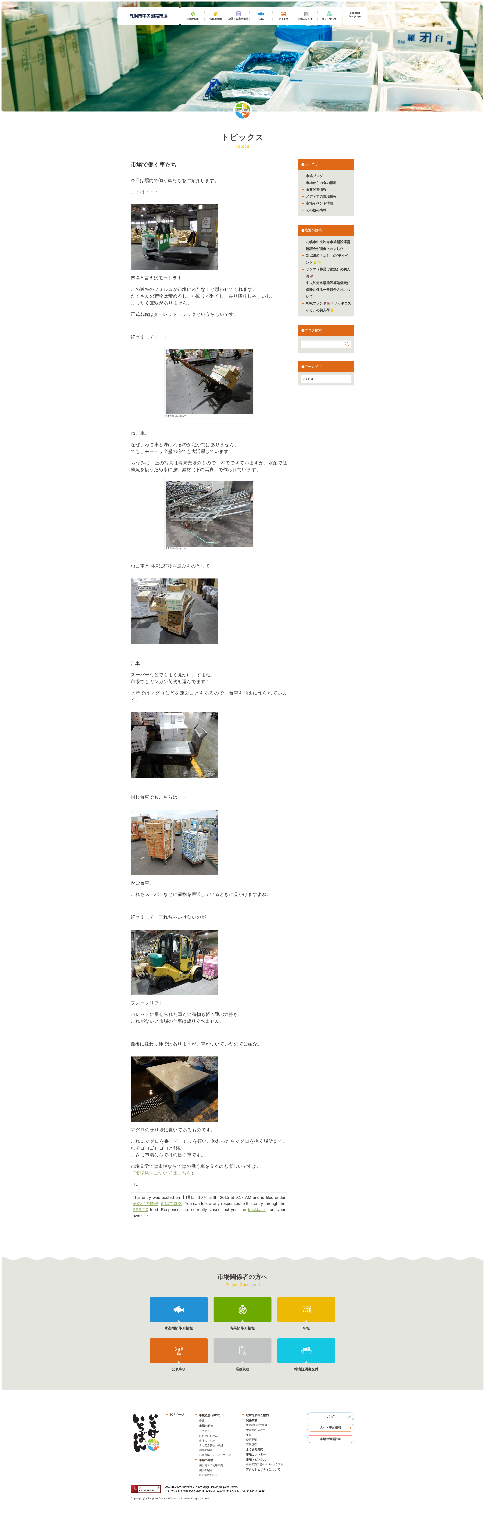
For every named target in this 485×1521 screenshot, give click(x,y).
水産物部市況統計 (256, 1425)
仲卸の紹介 (205, 1450)
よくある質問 (254, 1449)
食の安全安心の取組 (211, 1445)
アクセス (204, 1430)
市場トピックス (256, 1459)
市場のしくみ (207, 1440)
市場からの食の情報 (321, 183)
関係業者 (251, 1420)
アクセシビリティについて (263, 1469)
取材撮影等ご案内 (257, 1415)
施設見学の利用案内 (211, 1465)
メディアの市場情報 (321, 196)
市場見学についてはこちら (163, 1173)
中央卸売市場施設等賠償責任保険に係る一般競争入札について (328, 289)
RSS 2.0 (140, 1209)
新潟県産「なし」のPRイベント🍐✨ (327, 259)
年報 (248, 1434)
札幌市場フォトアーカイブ (215, 1454)
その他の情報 (316, 210)
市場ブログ (314, 176)
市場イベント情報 (319, 203)
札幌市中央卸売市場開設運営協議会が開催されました (328, 245)
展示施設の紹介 (208, 1474)
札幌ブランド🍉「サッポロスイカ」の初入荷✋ (328, 306)
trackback (257, 1209)
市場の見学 (206, 1460)
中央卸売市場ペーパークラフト (264, 1464)
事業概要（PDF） (210, 1415)
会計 (201, 1420)
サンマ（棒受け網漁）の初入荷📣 (328, 272)
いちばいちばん (208, 1435)
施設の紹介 (205, 1470)
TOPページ (177, 1414)
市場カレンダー (256, 1454)
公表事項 (251, 1439)
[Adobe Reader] (199, 1489)
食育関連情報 (316, 189)
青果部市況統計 (255, 1429)
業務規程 (251, 1444)
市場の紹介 (206, 1425)
